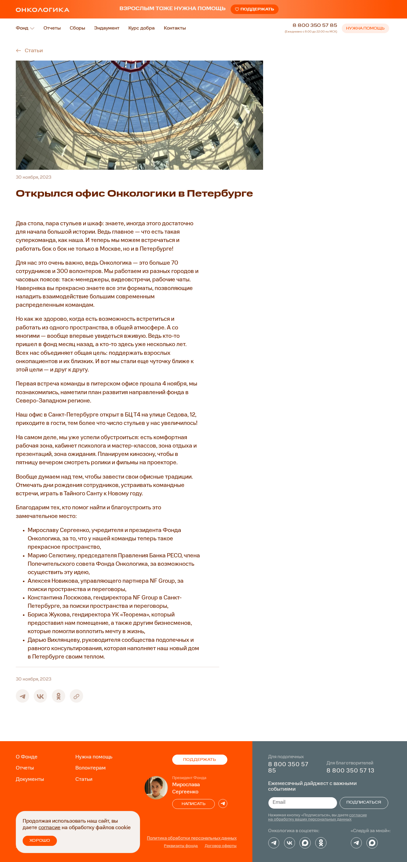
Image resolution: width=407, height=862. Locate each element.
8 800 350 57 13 (351, 771)
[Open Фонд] (32, 28)
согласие (49, 827)
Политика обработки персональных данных (192, 838)
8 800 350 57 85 (315, 25)
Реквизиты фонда (181, 846)
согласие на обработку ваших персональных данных (317, 817)
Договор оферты (221, 846)
